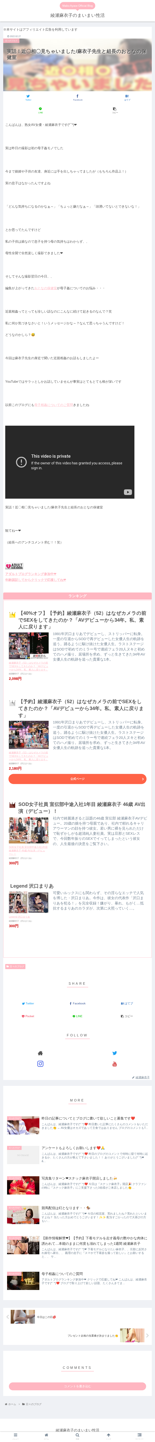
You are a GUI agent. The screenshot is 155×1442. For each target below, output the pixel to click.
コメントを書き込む (77, 1386)
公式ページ (77, 778)
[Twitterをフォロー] (114, 1053)
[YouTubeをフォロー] (114, 1063)
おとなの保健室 (45, 288)
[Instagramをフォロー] (40, 1063)
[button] (143, 728)
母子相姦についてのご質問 (53, 405)
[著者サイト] (40, 1053)
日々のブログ (17, 966)
